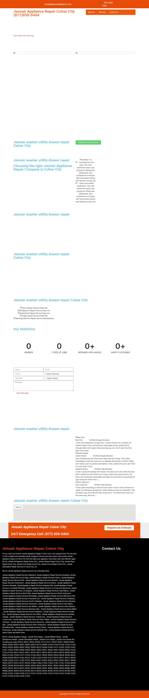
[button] (78, 466)
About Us (91, 12)
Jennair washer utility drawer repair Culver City (41, 144)
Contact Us (114, 12)
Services (102, 12)
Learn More (18, 36)
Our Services (28, 36)
